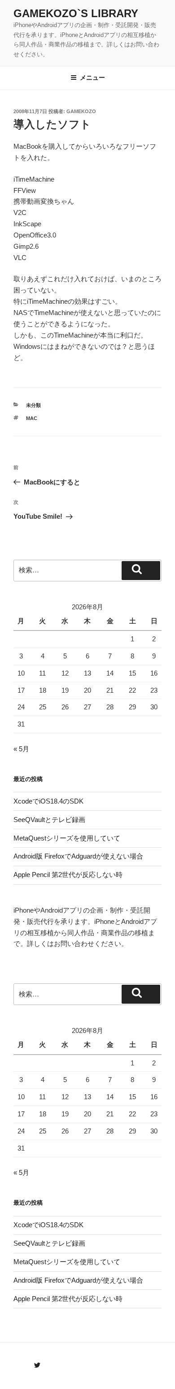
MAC (31, 418)
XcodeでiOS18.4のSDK (48, 801)
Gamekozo (81, 111)
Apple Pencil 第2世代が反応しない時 (67, 874)
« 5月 (21, 749)
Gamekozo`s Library (75, 13)
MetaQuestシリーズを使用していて (66, 838)
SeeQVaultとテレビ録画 (49, 819)
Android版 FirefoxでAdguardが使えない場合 (78, 856)
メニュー (92, 77)
